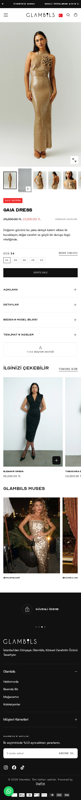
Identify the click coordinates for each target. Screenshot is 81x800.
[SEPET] (76, 15)
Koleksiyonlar (11, 704)
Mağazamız (11, 697)
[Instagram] (5, 767)
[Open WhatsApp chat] (9, 791)
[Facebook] (14, 767)
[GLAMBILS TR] (20, 641)
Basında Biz (10, 689)
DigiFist (40, 783)
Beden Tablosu (68, 253)
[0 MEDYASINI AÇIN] (74, 160)
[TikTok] (22, 767)
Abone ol (66, 753)
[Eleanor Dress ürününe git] (33, 422)
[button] (5, 15)
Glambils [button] (9, 671)
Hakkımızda (10, 681)
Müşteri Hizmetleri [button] (15, 719)
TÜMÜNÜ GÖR (68, 369)
